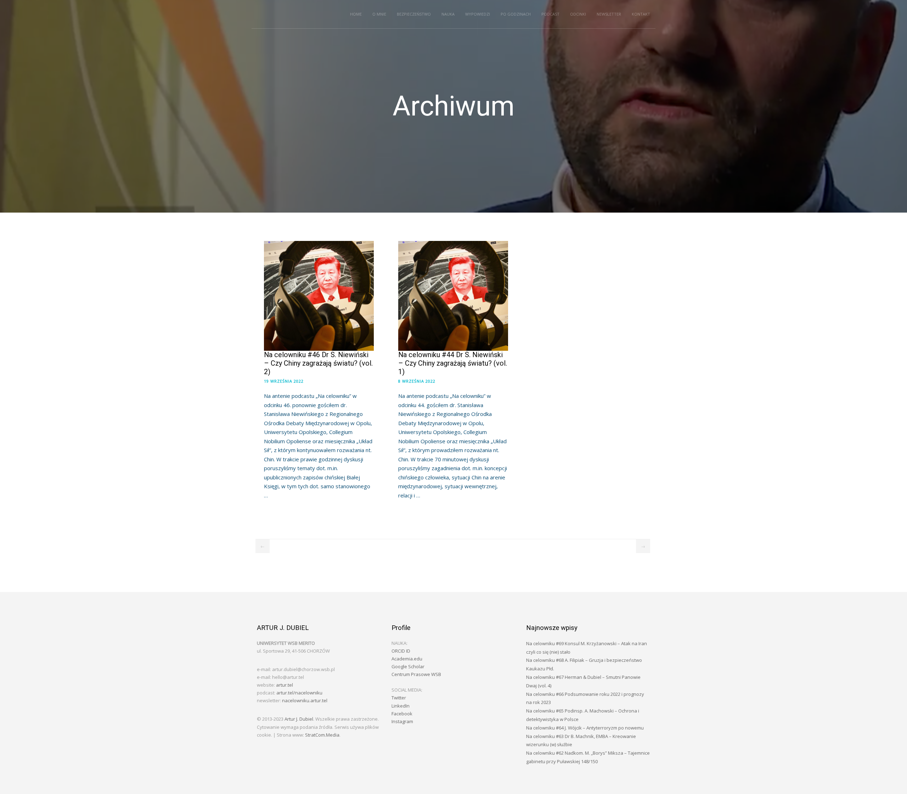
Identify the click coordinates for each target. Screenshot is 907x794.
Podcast (550, 14)
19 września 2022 (284, 381)
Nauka (448, 14)
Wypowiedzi (477, 14)
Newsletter (609, 14)
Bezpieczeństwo (414, 14)
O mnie (379, 14)
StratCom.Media (322, 735)
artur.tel (284, 685)
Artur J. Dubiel (299, 719)
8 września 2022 (416, 381)
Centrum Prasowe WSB (416, 674)
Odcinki (578, 14)
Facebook (401, 713)
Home (356, 14)
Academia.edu (406, 658)
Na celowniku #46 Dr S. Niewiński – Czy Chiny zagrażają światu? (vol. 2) (318, 363)
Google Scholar (407, 666)
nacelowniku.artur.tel (304, 700)
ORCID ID (400, 651)
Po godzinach (516, 14)
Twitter (398, 697)
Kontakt (641, 14)
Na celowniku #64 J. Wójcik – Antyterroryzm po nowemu (585, 728)
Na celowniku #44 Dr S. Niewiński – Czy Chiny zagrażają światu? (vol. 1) (452, 363)
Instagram (402, 721)
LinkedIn (400, 706)
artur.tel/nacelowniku (299, 692)
